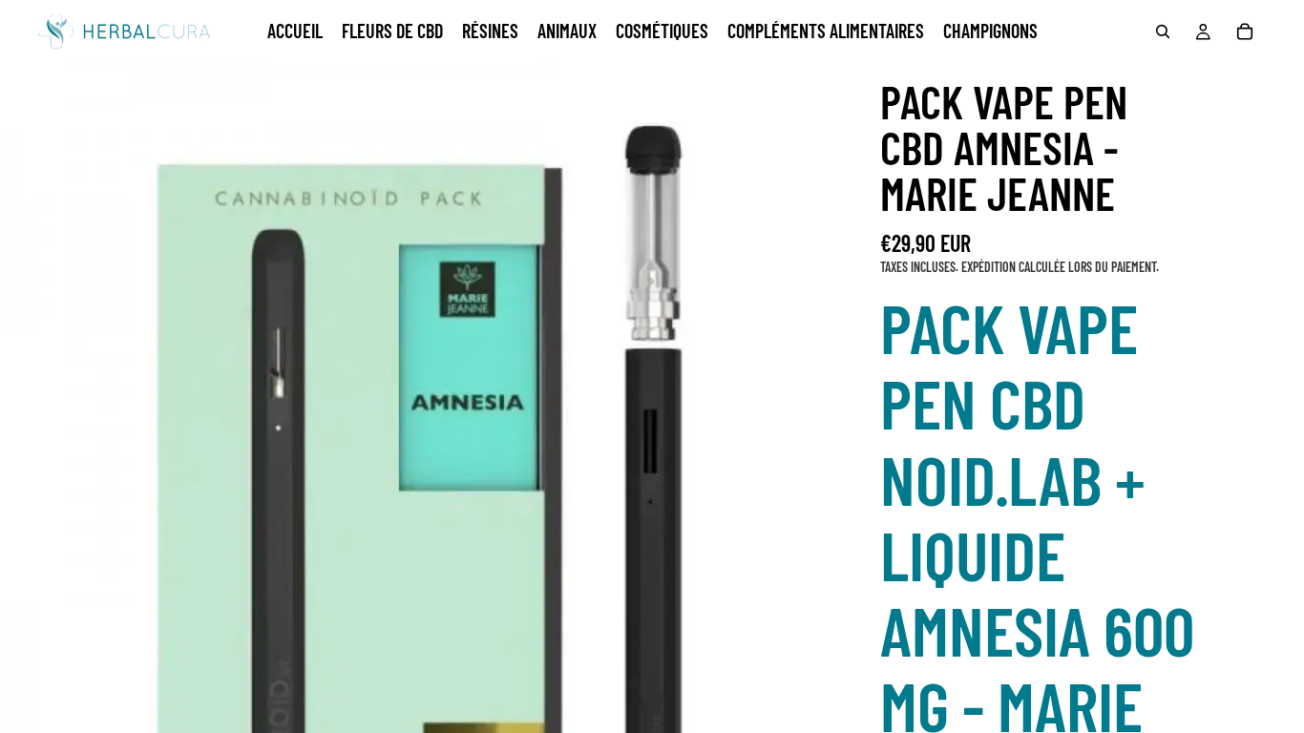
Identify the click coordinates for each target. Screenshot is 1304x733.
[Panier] (1245, 31)
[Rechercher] (1163, 31)
